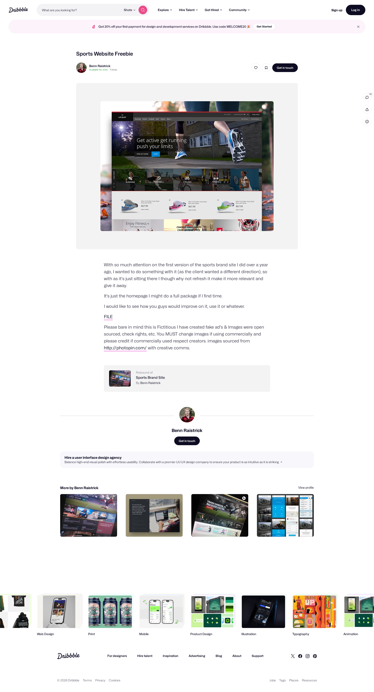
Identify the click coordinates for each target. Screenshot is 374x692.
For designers (117, 656)
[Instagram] (308, 656)
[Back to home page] (18, 10)
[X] (293, 656)
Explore (163, 10)
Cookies (114, 680)
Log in (355, 10)
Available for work (98, 69)
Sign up (336, 10)
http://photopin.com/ (125, 347)
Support (257, 656)
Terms (87, 680)
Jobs (272, 680)
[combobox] (79, 10)
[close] (358, 26)
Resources (309, 680)
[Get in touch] (91, 528)
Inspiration (170, 656)
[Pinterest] (315, 656)
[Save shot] (266, 67)
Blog (219, 656)
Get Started (264, 26)
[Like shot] (255, 67)
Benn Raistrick (99, 66)
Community (238, 10)
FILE (108, 316)
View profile (306, 487)
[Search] (143, 10)
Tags (282, 680)
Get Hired (212, 10)
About (236, 656)
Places (293, 680)
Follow (113, 69)
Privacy (100, 680)
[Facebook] (300, 656)
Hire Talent (187, 10)
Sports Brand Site (150, 378)
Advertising (197, 656)
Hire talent (144, 656)
